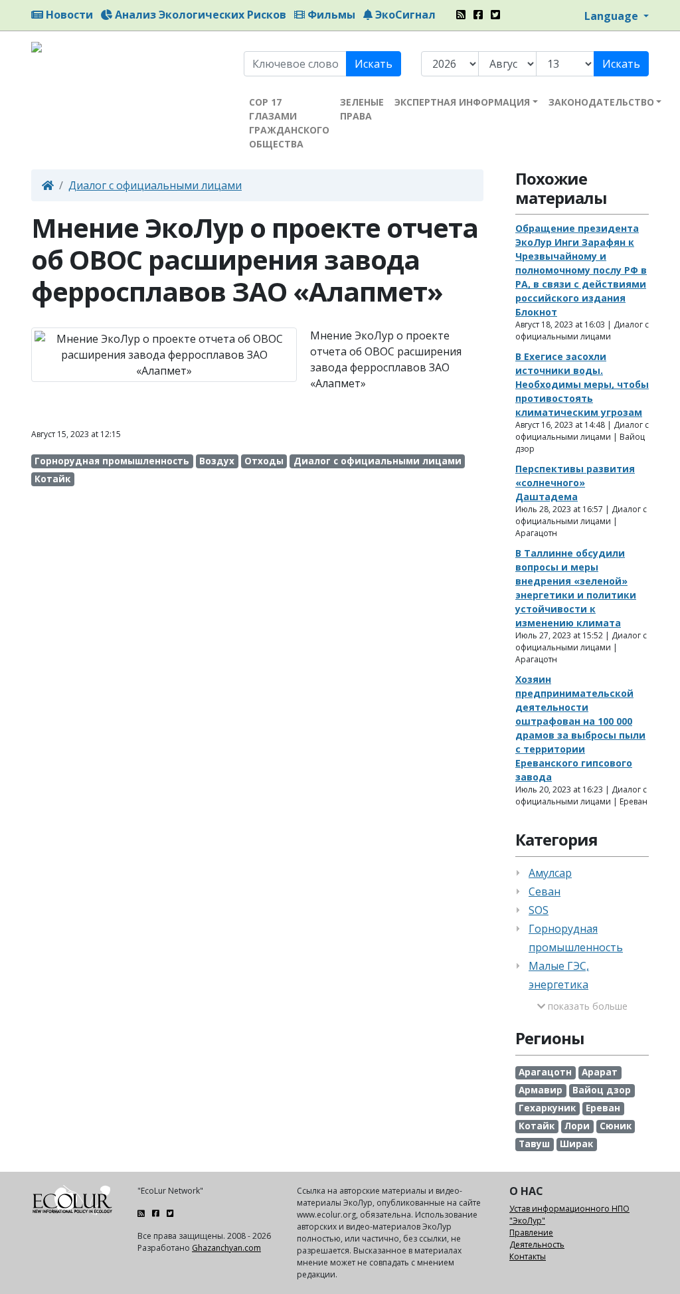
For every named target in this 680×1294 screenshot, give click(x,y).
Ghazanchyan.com (226, 1247)
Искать (373, 63)
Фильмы (330, 14)
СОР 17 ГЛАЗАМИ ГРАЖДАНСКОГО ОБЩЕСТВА (289, 123)
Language (612, 16)
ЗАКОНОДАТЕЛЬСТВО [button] (601, 102)
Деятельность (536, 1244)
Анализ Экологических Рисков (199, 14)
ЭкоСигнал (404, 14)
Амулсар (550, 873)
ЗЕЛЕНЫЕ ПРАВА (362, 109)
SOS (539, 910)
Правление (531, 1232)
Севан (544, 891)
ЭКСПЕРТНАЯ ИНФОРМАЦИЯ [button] (462, 102)
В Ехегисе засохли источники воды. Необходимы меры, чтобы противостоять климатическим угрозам (582, 384)
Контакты (527, 1256)
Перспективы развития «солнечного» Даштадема (575, 482)
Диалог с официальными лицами (155, 185)
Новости (68, 14)
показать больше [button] (586, 1006)
